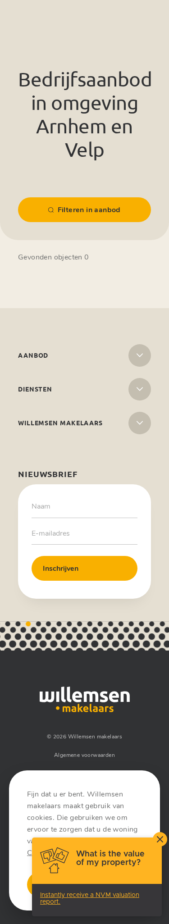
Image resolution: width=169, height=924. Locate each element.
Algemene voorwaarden (84, 755)
